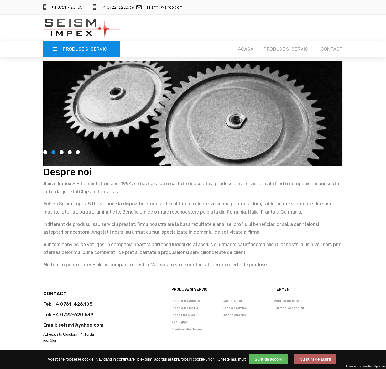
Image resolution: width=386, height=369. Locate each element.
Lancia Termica (235, 308)
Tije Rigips (179, 322)
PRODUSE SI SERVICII (287, 49)
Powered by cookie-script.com (365, 366)
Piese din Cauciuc (185, 301)
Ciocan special (234, 315)
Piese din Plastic (184, 308)
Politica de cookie (288, 301)
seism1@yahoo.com (164, 7)
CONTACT (332, 49)
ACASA (245, 49)
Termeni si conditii (289, 308)
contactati (199, 265)
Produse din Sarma (186, 329)
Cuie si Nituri (233, 301)
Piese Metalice (183, 315)
